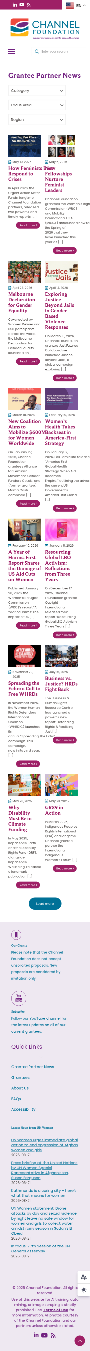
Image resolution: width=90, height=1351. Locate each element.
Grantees (20, 1077)
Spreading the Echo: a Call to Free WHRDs (24, 688)
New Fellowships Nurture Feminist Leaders (58, 179)
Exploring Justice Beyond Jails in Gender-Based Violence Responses (59, 310)
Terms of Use (55, 1309)
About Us (20, 1088)
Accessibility (23, 1109)
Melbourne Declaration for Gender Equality (21, 302)
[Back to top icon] (79, 1340)
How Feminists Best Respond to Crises (30, 173)
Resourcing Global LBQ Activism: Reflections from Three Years (58, 565)
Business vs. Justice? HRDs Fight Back (61, 683)
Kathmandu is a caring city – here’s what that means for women (43, 1193)
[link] (24, 146)
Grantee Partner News (32, 1066)
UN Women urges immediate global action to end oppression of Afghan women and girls (44, 1145)
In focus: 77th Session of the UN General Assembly (40, 1248)
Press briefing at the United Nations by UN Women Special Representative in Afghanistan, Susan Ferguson (44, 1170)
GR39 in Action (54, 810)
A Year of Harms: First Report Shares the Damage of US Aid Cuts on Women (24, 565)
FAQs (16, 1098)
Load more (45, 903)
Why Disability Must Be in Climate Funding (20, 818)
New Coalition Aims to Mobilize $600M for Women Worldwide (27, 432)
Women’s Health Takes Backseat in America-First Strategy (60, 432)
